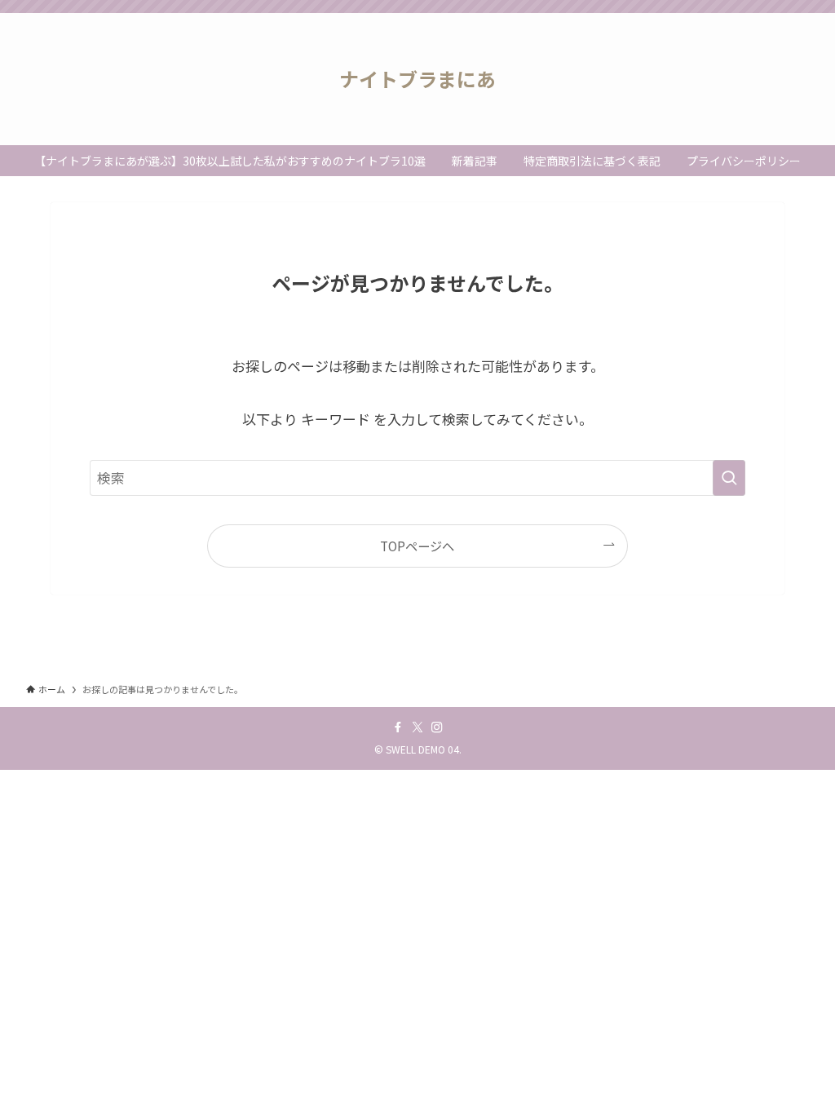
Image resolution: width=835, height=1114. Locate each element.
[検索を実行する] (729, 478)
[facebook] (398, 727)
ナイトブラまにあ (417, 79)
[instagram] (437, 727)
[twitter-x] (417, 727)
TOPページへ (417, 546)
